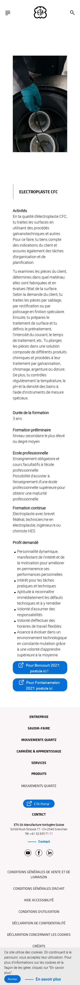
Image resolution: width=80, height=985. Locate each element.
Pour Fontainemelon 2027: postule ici (43, 685)
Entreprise (38, 717)
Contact (44, 841)
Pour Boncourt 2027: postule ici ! (43, 668)
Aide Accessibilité (39, 900)
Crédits (39, 946)
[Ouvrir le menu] (8, 13)
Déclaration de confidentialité (38, 923)
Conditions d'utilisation (39, 911)
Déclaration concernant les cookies (39, 934)
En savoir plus (48, 979)
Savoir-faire (39, 728)
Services (38, 763)
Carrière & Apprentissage (39, 751)
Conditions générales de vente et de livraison (38, 874)
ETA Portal (41, 804)
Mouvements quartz (39, 740)
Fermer (12, 979)
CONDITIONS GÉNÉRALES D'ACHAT (38, 888)
